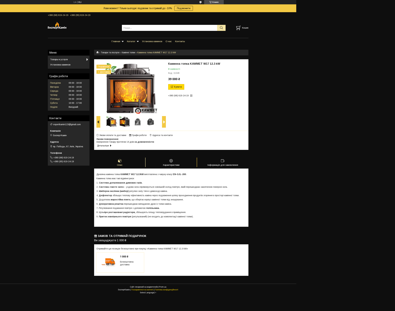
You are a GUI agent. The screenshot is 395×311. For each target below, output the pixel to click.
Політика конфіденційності (166, 290)
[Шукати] (221, 28)
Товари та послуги (110, 52)
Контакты (180, 41)
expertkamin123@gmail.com (67, 124)
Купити (178, 87)
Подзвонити (183, 8)
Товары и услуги (59, 59)
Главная (115, 41)
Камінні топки (128, 52)
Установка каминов (152, 41)
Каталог (131, 41)
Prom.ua (162, 287)
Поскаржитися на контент (142, 290)
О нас (169, 41)
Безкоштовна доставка (126, 263)
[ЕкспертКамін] (83, 25)
